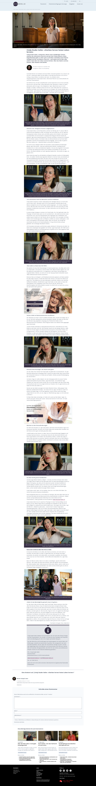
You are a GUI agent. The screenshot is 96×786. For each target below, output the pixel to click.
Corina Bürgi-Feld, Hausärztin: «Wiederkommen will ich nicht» (25, 760)
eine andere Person (35, 305)
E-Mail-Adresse (17, 715)
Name (16, 710)
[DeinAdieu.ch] (19, 4)
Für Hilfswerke (39, 774)
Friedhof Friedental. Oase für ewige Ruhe (27, 757)
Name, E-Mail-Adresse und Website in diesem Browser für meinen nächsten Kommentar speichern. (37, 719)
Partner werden (39, 773)
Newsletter (38, 772)
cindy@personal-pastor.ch (46, 657)
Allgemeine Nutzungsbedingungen (42, 781)
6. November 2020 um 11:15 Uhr (23, 681)
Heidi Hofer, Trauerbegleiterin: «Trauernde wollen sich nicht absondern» (68, 762)
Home (14, 9)
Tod (43, 68)
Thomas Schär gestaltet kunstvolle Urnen (27, 758)
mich (35, 302)
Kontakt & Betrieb (39, 770)
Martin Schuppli (38, 66)
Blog (17, 9)
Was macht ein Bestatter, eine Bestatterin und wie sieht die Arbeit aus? (48, 757)
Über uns (38, 775)
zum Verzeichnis (34, 415)
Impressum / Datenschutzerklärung (43, 779)
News (37, 771)
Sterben (40, 68)
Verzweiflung (46, 68)
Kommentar (17, 696)
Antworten (19, 685)
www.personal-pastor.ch (59, 499)
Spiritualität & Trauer (22, 752)
